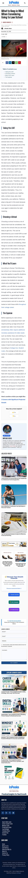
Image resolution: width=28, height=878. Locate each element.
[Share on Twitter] (26, 439)
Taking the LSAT (9, 71)
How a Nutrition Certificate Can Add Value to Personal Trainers (13, 506)
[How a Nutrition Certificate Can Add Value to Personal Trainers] (14, 494)
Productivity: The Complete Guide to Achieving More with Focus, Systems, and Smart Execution (12, 761)
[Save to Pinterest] (26, 445)
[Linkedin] (10, 62)
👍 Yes (14, 412)
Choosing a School (10, 73)
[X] (13, 62)
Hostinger (19, 873)
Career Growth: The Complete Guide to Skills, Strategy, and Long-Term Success (13, 692)
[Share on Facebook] (26, 432)
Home (2, 25)
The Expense (8, 77)
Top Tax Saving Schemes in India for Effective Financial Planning (13, 534)
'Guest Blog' (12, 446)
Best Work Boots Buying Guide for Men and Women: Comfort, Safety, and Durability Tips (7, 563)
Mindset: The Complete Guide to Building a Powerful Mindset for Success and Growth (12, 738)
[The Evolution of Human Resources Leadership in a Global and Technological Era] (14, 467)
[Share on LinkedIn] (26, 435)
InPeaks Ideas (8, 28)
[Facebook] (7, 62)
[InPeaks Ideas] (2, 28)
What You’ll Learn (9, 75)
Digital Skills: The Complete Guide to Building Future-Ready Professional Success (13, 715)
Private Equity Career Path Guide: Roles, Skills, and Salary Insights (20, 565)
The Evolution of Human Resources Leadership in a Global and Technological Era (14, 479)
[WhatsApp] (16, 62)
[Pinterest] (19, 62)
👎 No (14, 416)
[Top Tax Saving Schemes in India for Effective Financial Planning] (14, 522)
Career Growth (7, 22)
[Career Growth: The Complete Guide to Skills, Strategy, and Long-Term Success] (14, 682)
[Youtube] (13, 812)
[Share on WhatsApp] (26, 442)
